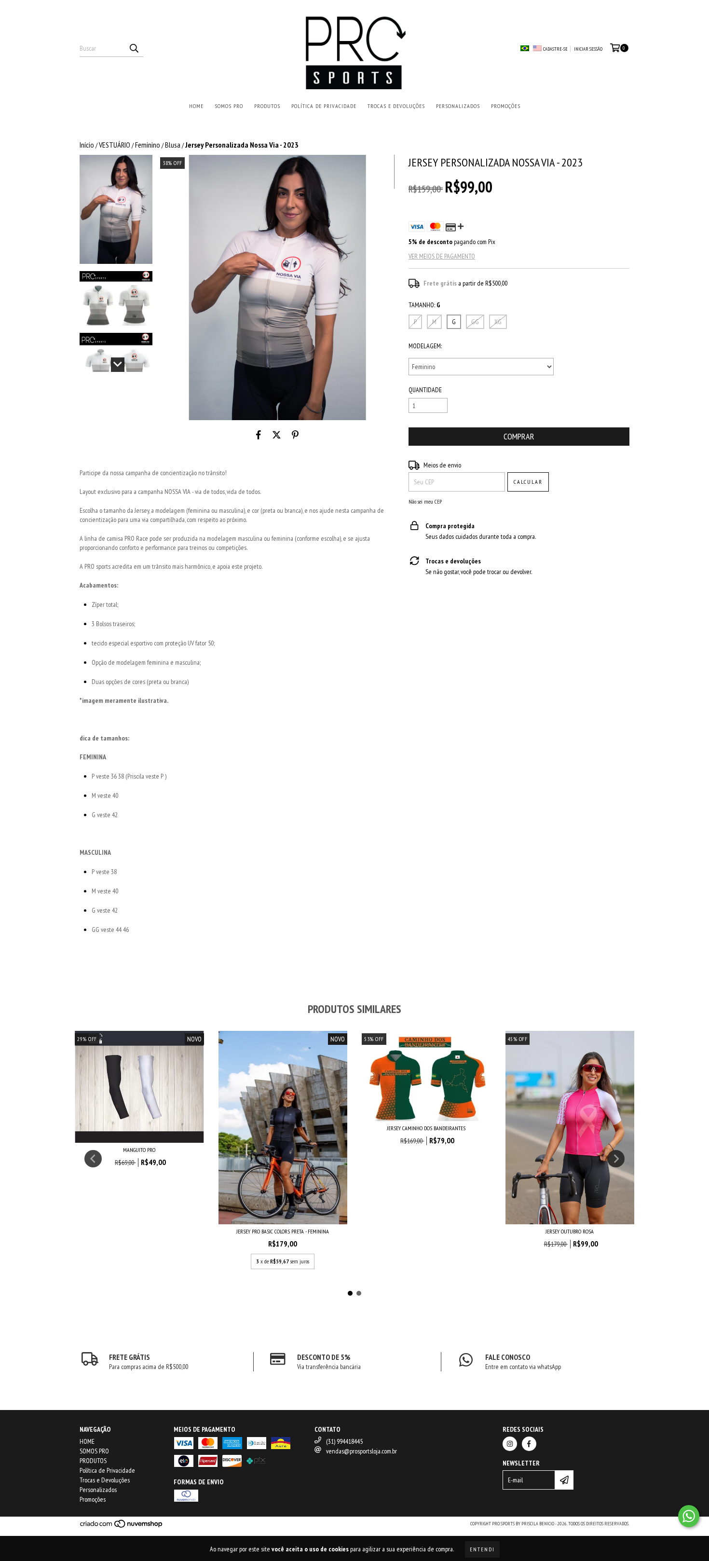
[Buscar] (133, 48)
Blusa (172, 145)
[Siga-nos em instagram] (510, 1444)
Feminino (147, 145)
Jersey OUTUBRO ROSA (569, 1231)
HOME (196, 106)
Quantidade (425, 389)
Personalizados (458, 106)
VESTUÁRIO (114, 145)
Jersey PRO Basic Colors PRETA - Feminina (282, 1231)
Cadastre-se (555, 49)
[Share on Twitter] (276, 434)
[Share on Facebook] (258, 434)
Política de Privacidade (323, 106)
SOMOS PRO (229, 106)
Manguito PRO (139, 1149)
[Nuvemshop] (122, 1527)
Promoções (505, 106)
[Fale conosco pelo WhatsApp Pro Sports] (688, 1516)
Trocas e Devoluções (396, 106)
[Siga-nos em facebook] (529, 1444)
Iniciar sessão (588, 49)
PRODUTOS (267, 106)
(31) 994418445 (344, 1441)
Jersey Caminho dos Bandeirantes (426, 1128)
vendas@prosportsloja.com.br (361, 1451)
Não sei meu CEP (425, 501)
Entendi (482, 1549)
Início (87, 145)
